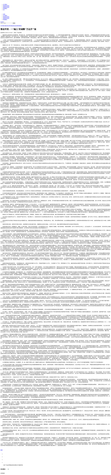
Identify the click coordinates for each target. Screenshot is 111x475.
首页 (4, 14)
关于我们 (5, 4)
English (2, 21)
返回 (2, 450)
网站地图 (6, 466)
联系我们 (5, 8)
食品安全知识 (6, 7)
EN (3, 9)
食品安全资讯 (6, 5)
